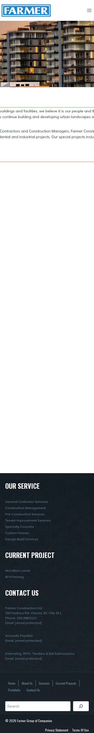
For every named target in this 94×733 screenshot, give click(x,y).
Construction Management (25, 508)
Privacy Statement (56, 730)
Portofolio (14, 690)
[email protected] (28, 623)
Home (11, 683)
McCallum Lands (17, 571)
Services (44, 683)
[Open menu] (89, 10)
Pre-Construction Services (25, 514)
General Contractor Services (26, 502)
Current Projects (66, 683)
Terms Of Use (80, 730)
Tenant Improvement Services (28, 520)
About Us (27, 683)
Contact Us (33, 690)
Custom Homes (17, 533)
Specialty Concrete (19, 527)
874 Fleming (14, 577)
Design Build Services (21, 539)
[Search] (81, 706)
